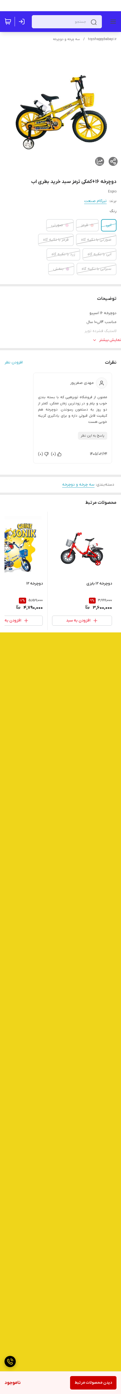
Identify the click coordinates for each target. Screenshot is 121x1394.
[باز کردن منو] (111, 21)
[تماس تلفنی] (10, 1361)
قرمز (84, 225)
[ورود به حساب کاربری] (22, 21)
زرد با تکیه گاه (63, 254)
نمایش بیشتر (110, 340)
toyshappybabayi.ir (102, 39)
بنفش (58, 269)
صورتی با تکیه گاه (96, 239)
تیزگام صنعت (95, 201)
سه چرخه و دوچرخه (66, 39)
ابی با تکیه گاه (99, 254)
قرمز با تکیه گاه (56, 239)
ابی (108, 225)
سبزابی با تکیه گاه (96, 269)
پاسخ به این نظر (92, 435)
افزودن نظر (14, 362)
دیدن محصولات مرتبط (93, 1382)
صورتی (57, 225)
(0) (53, 454)
